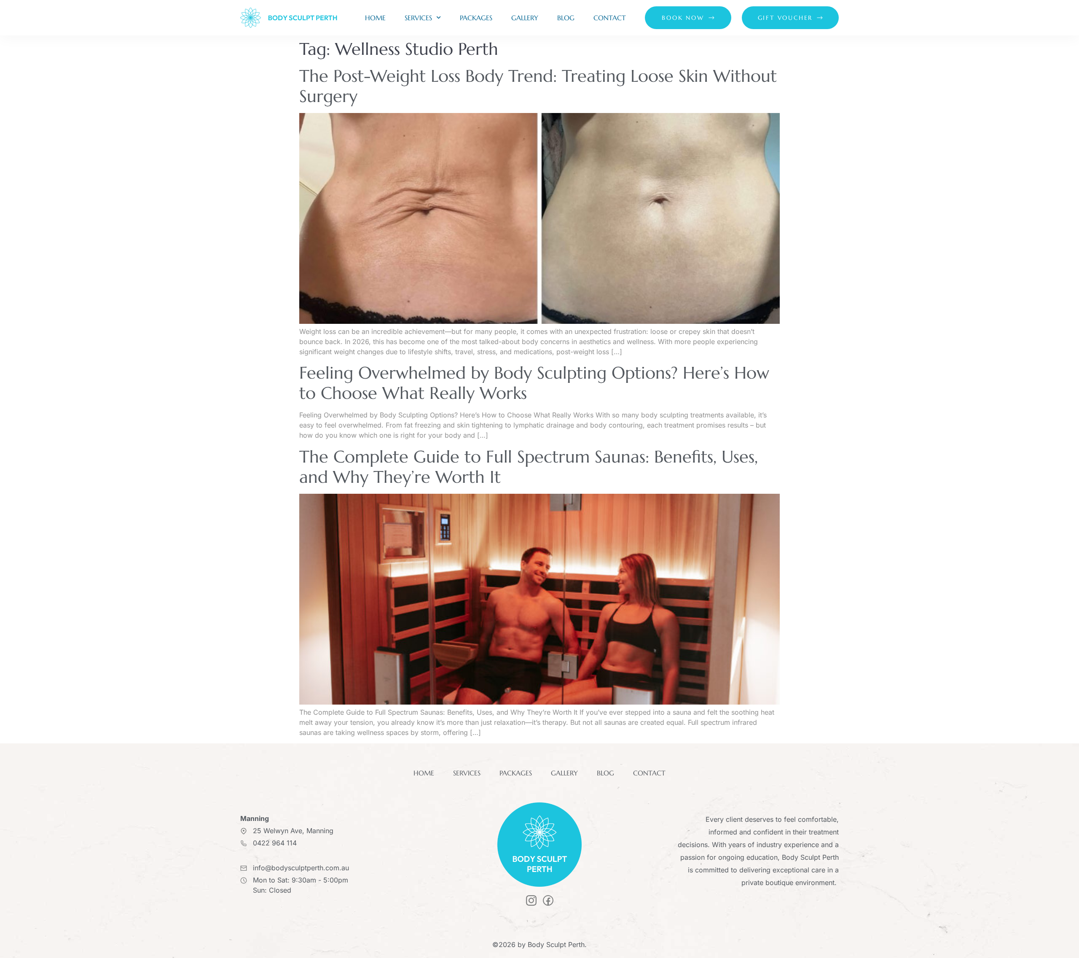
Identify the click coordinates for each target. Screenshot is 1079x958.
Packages (476, 17)
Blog (565, 17)
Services (418, 17)
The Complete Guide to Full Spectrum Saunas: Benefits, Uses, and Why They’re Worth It (528, 466)
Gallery (524, 17)
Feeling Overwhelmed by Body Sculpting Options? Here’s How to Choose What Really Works (534, 383)
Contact (609, 17)
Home (375, 17)
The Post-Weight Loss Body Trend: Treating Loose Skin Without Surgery (538, 86)
